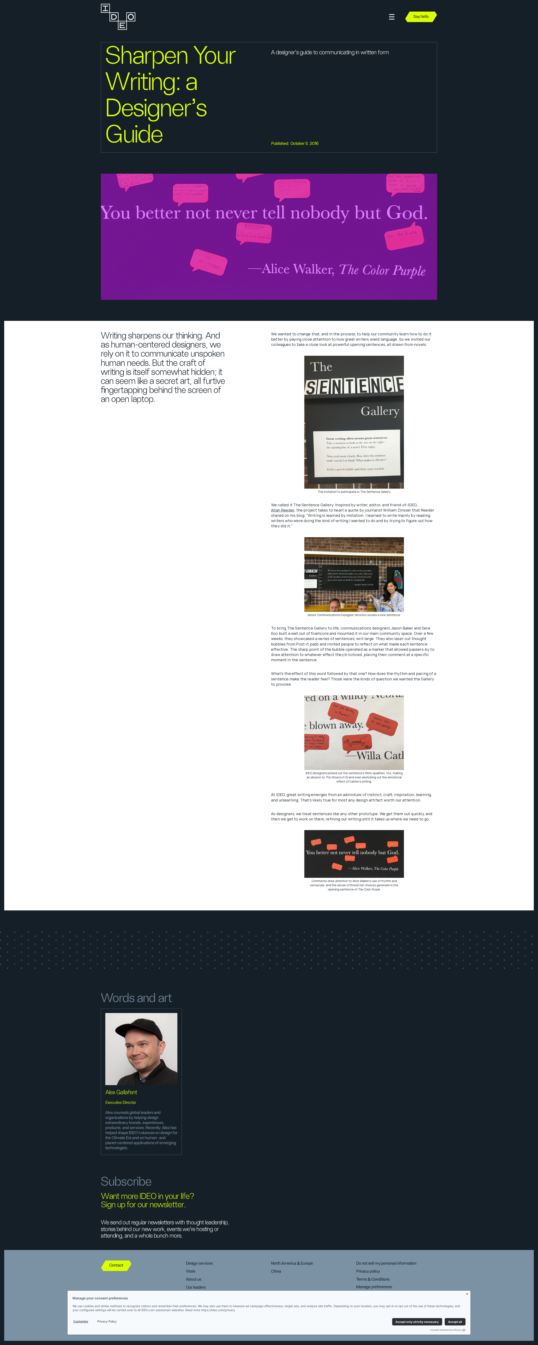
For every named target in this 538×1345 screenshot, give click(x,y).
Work (190, 1271)
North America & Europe (292, 1263)
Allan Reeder (282, 510)
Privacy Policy (107, 1321)
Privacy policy (368, 1271)
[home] (117, 17)
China (276, 1271)
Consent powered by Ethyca (445, 1329)
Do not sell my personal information (386, 1263)
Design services (199, 1263)
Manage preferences (374, 1287)
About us (193, 1279)
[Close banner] (467, 1293)
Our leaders (196, 1287)
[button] (392, 17)
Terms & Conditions (372, 1279)
